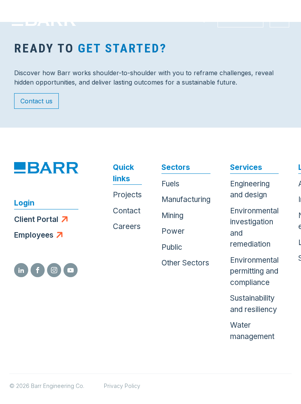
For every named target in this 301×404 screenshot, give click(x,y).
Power (173, 231)
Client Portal (36, 219)
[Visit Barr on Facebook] (38, 270)
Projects (127, 194)
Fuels (170, 183)
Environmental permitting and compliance (254, 271)
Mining (172, 215)
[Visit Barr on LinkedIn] (21, 270)
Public (171, 247)
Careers (127, 226)
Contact (126, 210)
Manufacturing (185, 199)
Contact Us (240, 19)
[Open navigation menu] (279, 19)
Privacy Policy (122, 385)
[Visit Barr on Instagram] (54, 270)
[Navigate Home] (44, 19)
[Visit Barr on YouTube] (70, 270)
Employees (33, 235)
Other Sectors (185, 262)
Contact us (36, 101)
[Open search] (201, 19)
